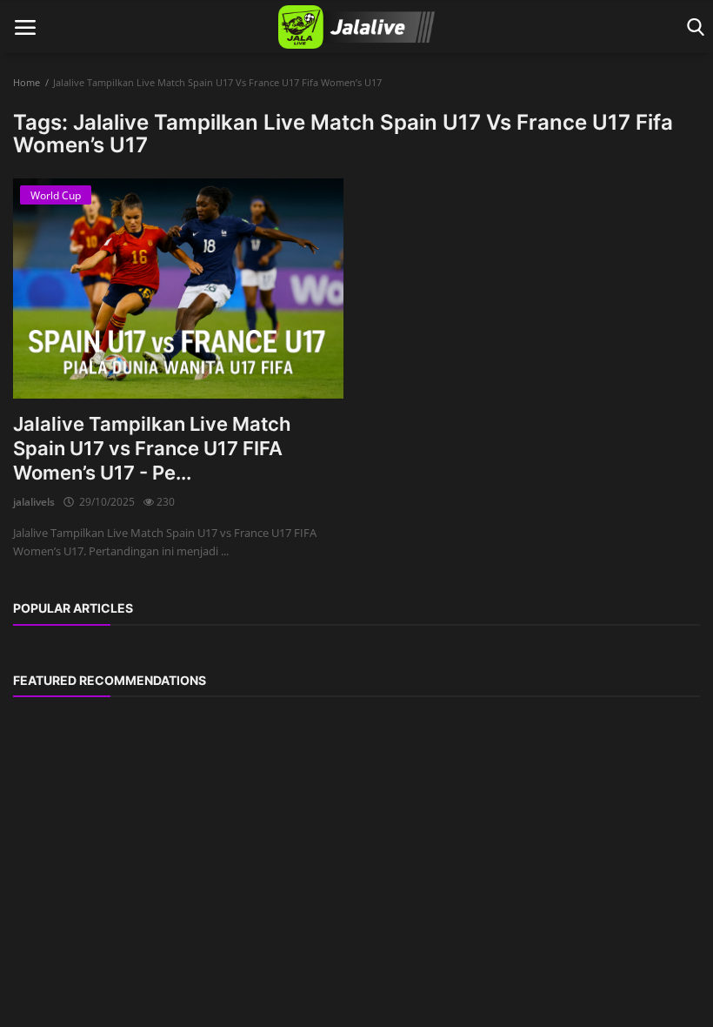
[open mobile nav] (25, 27)
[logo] (356, 27)
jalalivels (34, 501)
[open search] (692, 27)
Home (26, 82)
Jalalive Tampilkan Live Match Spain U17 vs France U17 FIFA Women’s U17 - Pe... (151, 448)
